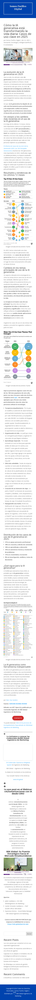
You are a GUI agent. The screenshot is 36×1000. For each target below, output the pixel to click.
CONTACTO (18, 718)
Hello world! (25, 978)
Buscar (29, 934)
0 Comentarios (8, 45)
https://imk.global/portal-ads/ (18, 924)
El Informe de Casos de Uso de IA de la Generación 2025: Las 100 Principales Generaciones (16, 148)
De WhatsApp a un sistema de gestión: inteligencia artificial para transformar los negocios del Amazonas (16, 966)
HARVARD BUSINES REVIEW (18, 704)
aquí (15, 397)
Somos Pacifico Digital (13, 40)
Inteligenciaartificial (25, 42)
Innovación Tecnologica (11, 42)
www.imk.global (18, 779)
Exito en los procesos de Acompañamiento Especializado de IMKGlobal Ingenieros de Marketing (18, 725)
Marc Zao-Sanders (12, 700)
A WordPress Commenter (12, 978)
